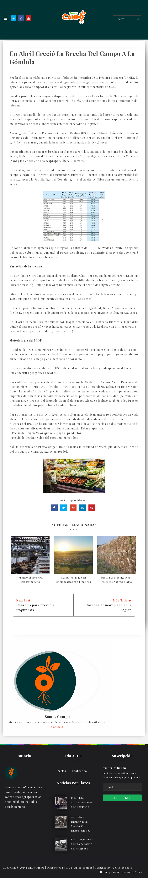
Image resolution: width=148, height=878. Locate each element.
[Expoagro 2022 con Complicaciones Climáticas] (73, 555)
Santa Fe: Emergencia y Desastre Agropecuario (116, 579)
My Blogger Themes (79, 867)
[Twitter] (13, 18)
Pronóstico (79, 771)
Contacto (57, 726)
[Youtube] (28, 18)
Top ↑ (138, 872)
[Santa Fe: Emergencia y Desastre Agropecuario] (116, 555)
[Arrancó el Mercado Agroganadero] (30, 555)
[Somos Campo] (11, 772)
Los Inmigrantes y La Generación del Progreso (82, 844)
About (128, 872)
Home (104, 872)
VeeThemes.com (121, 867)
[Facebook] (21, 18)
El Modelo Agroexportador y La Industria (82, 802)
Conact (116, 872)
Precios (61, 771)
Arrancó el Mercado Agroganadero (30, 579)
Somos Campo (57, 717)
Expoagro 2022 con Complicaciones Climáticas (73, 579)
